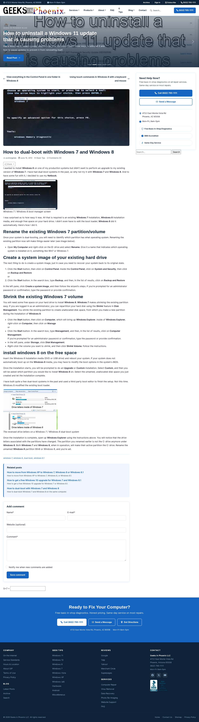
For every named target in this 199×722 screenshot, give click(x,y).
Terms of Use (9, 673)
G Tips (120, 10)
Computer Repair (108, 685)
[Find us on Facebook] (152, 675)
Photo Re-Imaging (109, 698)
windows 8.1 (39, 458)
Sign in (157, 2)
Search (6, 698)
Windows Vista (59, 673)
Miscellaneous (58, 694)
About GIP (8, 668)
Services (73, 10)
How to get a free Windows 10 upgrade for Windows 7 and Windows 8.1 (44, 480)
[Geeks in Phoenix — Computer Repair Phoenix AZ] (34, 10)
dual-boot (28, 458)
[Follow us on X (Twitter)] (158, 675)
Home (157, 717)
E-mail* (71, 512)
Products (88, 10)
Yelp (103, 660)
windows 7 (7, 458)
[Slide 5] (109, 64)
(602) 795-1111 (189, 2)
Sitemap (178, 717)
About (101, 10)
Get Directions (131, 622)
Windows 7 (57, 668)
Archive (146, 2)
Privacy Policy (9, 677)
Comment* (12, 536)
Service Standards (11, 660)
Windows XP (58, 677)
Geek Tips (41, 158)
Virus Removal (107, 689)
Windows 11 (57, 655)
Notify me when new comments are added (30, 567)
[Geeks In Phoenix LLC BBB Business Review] (159, 685)
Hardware (56, 686)
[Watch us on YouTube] (165, 675)
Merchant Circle (108, 668)
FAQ (112, 10)
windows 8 (18, 458)
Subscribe (171, 2)
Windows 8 (57, 664)
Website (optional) (16, 524)
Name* (10, 512)
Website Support (108, 702)
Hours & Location (11, 664)
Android (55, 690)
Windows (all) (58, 682)
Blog (130, 10)
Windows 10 (57, 660)
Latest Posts (9, 689)
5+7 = (6, 588)
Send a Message (167, 101)
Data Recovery (107, 693)
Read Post (12, 57)
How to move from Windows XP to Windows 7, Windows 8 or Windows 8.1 (45, 472)
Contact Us (167, 717)
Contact (143, 10)
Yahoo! (104, 664)
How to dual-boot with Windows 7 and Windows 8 (33, 488)
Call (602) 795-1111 (167, 93)
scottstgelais (11, 158)
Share (9, 164)
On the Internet (10, 655)
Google (104, 655)
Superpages (106, 673)
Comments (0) (55, 158)
